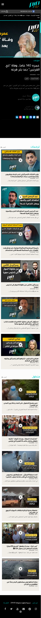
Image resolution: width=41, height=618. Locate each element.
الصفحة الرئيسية (35, 16)
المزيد (4, 147)
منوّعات (28, 16)
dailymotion (30, 608)
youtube (17, 609)
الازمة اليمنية (34, 79)
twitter (11, 609)
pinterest (20, 612)
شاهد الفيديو (20, 161)
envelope (23, 609)
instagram (36, 609)
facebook (5, 609)
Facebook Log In (26, 11)
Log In (3, 11)
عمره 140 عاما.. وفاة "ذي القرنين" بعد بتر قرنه (21, 17)
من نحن (35, 603)
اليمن (26, 79)
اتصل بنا (6, 603)
